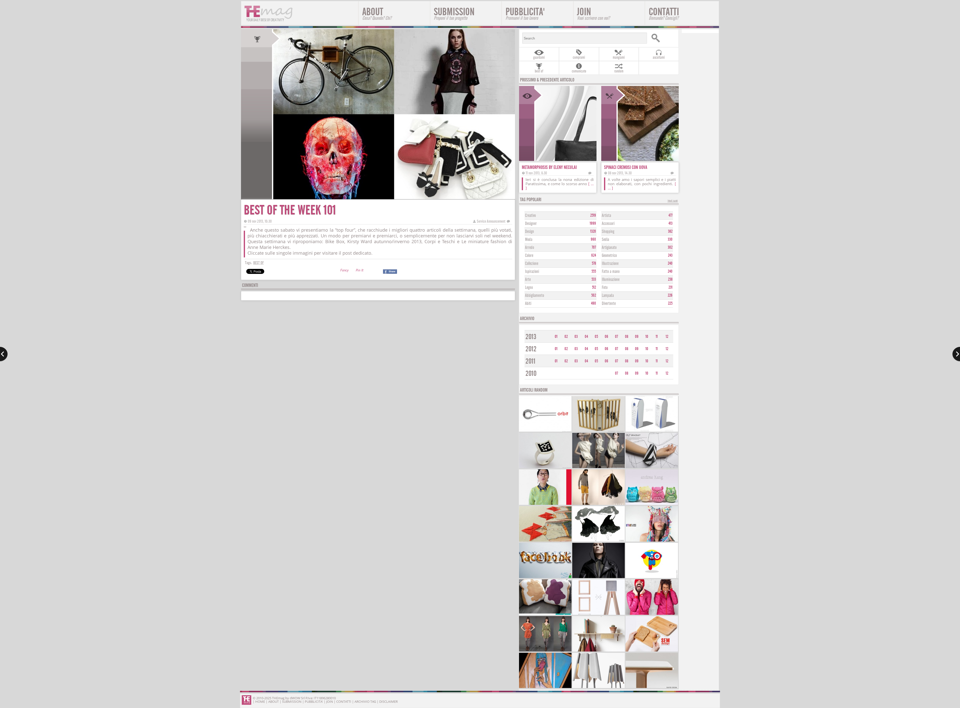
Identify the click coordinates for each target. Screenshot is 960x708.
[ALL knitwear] (545, 504)
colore (529, 255)
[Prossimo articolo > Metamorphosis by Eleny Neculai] (956, 354)
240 (670, 263)
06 (606, 336)
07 (616, 336)
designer (531, 223)
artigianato (609, 247)
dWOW (295, 698)
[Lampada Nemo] (598, 687)
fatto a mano (611, 271)
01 (556, 336)
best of (258, 262)
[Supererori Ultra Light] (652, 577)
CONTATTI (664, 13)
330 (670, 239)
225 (670, 303)
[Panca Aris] (652, 687)
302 (670, 247)
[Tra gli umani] (598, 431)
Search (663, 38)
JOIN (593, 13)
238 (670, 279)
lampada (608, 295)
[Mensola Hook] (598, 651)
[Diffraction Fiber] (545, 614)
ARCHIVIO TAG (365, 701)
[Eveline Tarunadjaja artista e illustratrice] (598, 541)
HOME (260, 701)
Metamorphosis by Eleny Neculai (549, 167)
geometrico (609, 255)
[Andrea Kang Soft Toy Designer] (652, 504)
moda (528, 239)
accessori (608, 223)
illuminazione (611, 279)
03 (576, 336)
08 (626, 336)
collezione (531, 263)
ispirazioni (532, 271)
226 (670, 295)
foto (605, 287)
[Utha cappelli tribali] (652, 541)
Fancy (344, 271)
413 (670, 223)
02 (566, 336)
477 (670, 215)
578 (594, 263)
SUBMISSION (454, 13)
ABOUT (377, 13)
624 (593, 255)
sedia (605, 239)
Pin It (359, 271)
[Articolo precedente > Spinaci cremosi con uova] (4, 354)
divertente (609, 303)
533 (594, 279)
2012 (531, 349)
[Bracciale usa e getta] (652, 467)
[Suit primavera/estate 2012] (598, 504)
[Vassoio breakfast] (652, 651)
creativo (530, 215)
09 (636, 336)
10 (647, 336)
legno (529, 287)
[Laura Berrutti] (545, 467)
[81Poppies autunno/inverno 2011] (545, 651)
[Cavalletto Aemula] (598, 614)
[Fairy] (545, 577)
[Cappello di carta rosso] (545, 541)
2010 (531, 373)
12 (667, 336)
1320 (593, 231)
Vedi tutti (673, 201)
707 (594, 247)
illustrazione (610, 263)
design (529, 231)
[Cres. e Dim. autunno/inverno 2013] (598, 577)
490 (593, 303)
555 (594, 271)
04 (586, 336)
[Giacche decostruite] (598, 467)
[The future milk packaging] (652, 431)
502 (593, 295)
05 (596, 336)
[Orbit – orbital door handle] (545, 431)
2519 (593, 215)
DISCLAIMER (388, 701)
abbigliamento (534, 295)
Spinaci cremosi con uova (625, 167)
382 (670, 231)
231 (670, 287)
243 (670, 255)
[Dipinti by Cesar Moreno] (545, 687)
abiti (528, 303)
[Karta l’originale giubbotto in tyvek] (652, 614)
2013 (531, 336)
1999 (593, 223)
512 (594, 287)
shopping (608, 231)
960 (593, 239)
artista (606, 215)
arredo (529, 247)
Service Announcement (491, 221)
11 (657, 336)
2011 (531, 361)
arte (528, 279)
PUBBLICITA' (525, 13)
